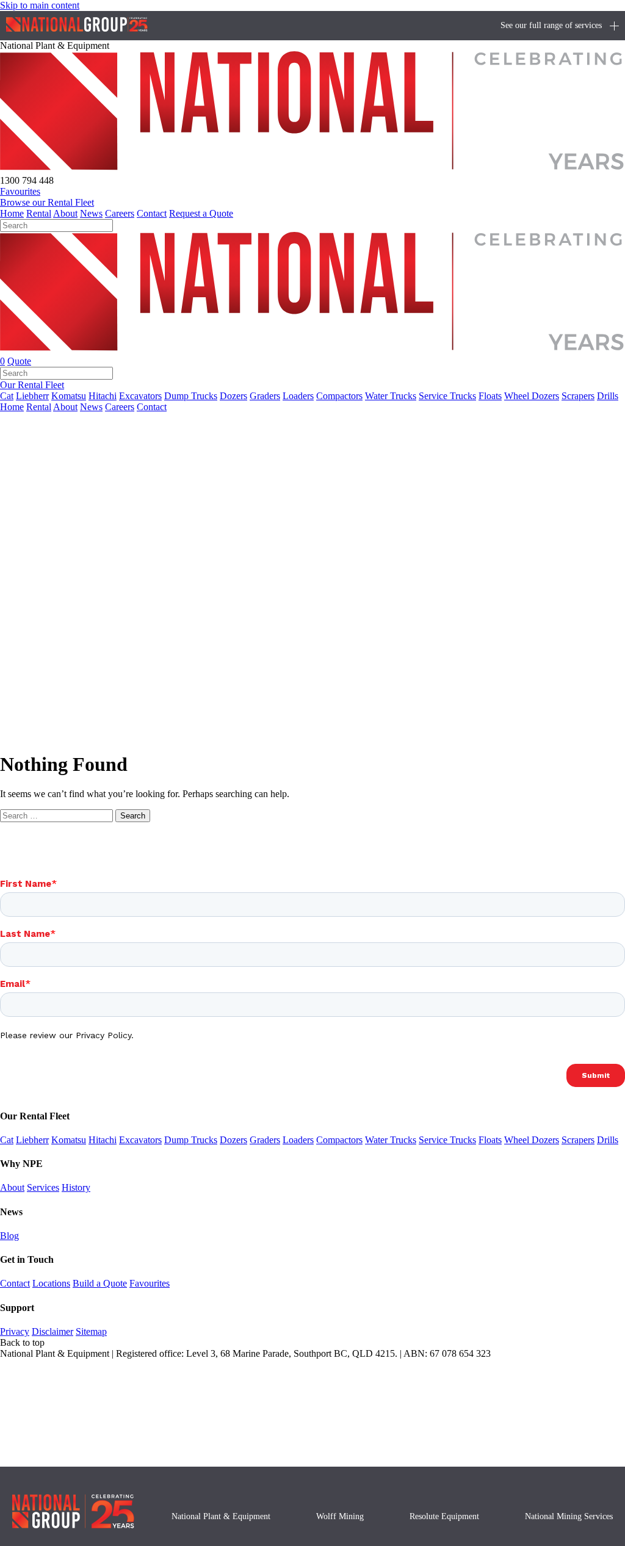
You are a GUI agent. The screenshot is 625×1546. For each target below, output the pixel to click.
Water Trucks (390, 396)
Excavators (140, 396)
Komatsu (68, 396)
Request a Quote (201, 213)
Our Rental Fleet (32, 385)
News (91, 213)
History (76, 1187)
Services (43, 1187)
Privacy (14, 1331)
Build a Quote (100, 1283)
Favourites (149, 1283)
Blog (9, 1235)
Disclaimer (52, 1331)
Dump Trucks (190, 396)
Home (12, 213)
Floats (490, 396)
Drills (607, 396)
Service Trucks (447, 396)
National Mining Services (569, 1516)
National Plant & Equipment (221, 1516)
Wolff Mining (340, 1516)
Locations (51, 1283)
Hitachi (103, 396)
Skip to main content (39, 5)
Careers (119, 213)
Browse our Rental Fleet (47, 202)
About (65, 213)
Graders (265, 396)
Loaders (298, 396)
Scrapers (578, 396)
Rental (38, 213)
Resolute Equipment (444, 1516)
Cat (6, 396)
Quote (19, 361)
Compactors (339, 396)
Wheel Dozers (531, 396)
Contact (152, 213)
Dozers (233, 396)
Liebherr (32, 396)
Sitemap (91, 1331)
